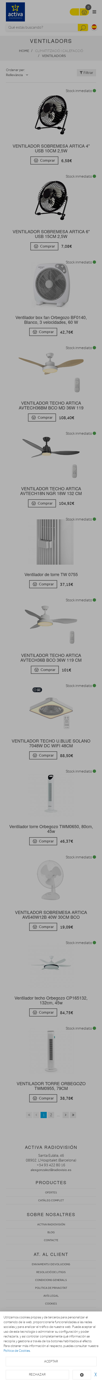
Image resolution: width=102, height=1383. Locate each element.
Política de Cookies (17, 1351)
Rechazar (37, 1375)
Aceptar (51, 1361)
